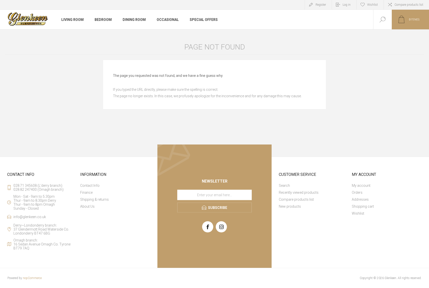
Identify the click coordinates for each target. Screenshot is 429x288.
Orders (357, 192)
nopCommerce (32, 278)
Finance (86, 192)
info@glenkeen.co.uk (29, 217)
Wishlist (358, 213)
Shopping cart (363, 206)
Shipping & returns (94, 199)
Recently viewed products (299, 192)
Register (321, 4)
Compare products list (408, 4)
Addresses (360, 199)
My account (361, 186)
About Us (87, 206)
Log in (347, 4)
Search (284, 186)
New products (290, 206)
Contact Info (90, 186)
